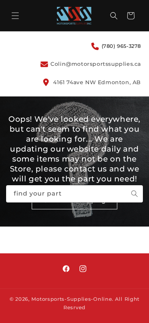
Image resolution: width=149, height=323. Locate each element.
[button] (15, 15)
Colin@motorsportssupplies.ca (95, 63)
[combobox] (74, 193)
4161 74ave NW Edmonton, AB (96, 82)
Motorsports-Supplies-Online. (72, 299)
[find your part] (134, 193)
